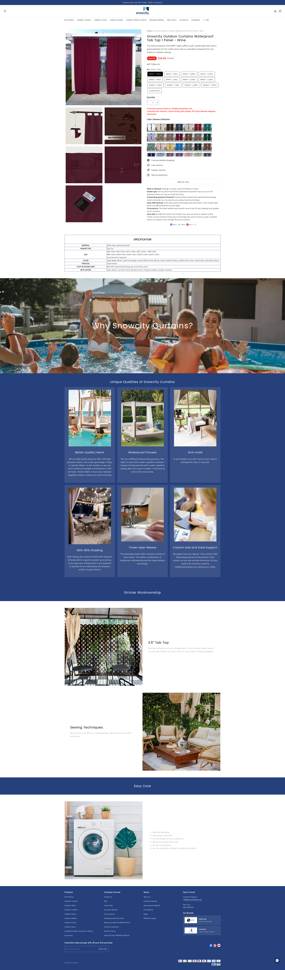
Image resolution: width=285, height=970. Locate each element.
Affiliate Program (150, 918)
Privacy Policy (109, 914)
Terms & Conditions (111, 927)
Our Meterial (148, 910)
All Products (69, 897)
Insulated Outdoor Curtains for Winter (79, 931)
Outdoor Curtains (71, 901)
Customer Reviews (111, 910)
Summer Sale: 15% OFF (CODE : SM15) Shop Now (142, 2)
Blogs (146, 914)
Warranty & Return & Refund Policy (117, 922)
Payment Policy (110, 931)
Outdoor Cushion (71, 910)
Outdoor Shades (71, 918)
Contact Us (108, 897)
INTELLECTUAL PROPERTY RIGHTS (116, 935)
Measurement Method (152, 905)
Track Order (108, 905)
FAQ (105, 901)
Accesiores (69, 935)
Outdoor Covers (70, 922)
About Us (147, 897)
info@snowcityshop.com (192, 899)
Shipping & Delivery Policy (114, 918)
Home (149, 31)
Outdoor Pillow (70, 914)
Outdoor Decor (70, 927)
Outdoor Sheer (70, 905)
